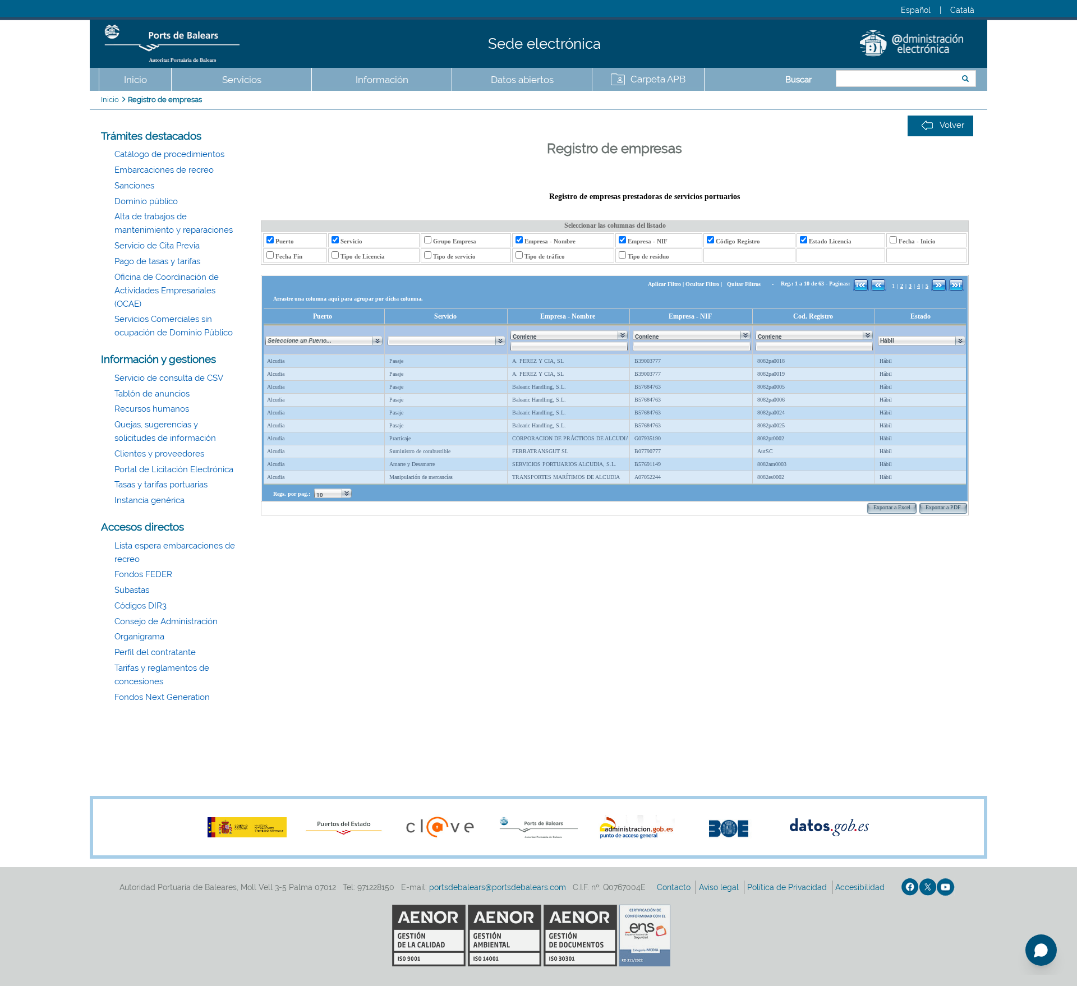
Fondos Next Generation (162, 697)
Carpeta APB (657, 79)
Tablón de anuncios (152, 394)
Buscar (798, 80)
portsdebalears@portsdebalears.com (497, 887)
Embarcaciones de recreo (164, 170)
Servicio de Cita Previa (157, 246)
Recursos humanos (151, 409)
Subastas (131, 590)
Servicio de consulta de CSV (168, 378)
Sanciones (134, 186)
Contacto (675, 887)
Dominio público (146, 201)
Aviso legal (720, 887)
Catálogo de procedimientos (169, 154)
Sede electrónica (544, 43)
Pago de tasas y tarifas (157, 261)
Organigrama (139, 637)
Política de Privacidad (788, 887)
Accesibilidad (861, 887)
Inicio (135, 79)
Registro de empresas (165, 99)
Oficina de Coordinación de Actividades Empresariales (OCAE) (166, 290)
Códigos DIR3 (140, 606)
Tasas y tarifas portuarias (161, 485)
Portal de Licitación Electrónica (173, 469)
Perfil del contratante (155, 652)
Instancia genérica (149, 500)
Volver (952, 125)
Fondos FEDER (143, 574)
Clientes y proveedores (159, 454)
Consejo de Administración (166, 621)
